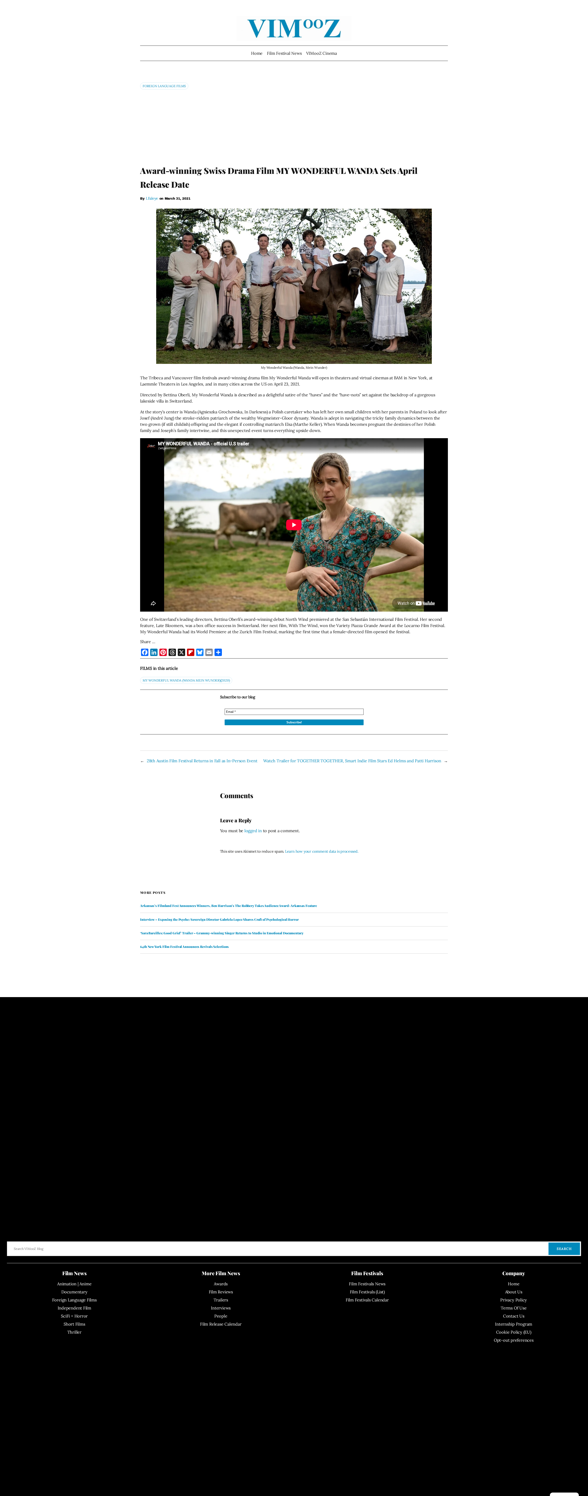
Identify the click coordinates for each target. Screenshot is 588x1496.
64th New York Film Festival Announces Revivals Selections (184, 947)
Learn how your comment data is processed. (322, 851)
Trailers (221, 1300)
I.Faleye (152, 198)
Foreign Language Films (164, 86)
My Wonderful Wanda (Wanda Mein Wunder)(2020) (186, 680)
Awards (221, 1283)
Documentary (74, 1292)
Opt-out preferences (514, 1340)
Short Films (74, 1324)
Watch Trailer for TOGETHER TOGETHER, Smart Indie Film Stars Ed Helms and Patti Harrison (352, 760)
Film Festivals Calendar (367, 1300)
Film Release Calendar (220, 1324)
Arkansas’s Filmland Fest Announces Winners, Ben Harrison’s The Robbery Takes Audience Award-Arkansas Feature (228, 906)
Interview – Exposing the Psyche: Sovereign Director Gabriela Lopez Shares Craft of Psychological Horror (219, 920)
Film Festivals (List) (367, 1292)
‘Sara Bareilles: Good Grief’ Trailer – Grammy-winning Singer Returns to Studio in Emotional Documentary (221, 933)
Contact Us (513, 1316)
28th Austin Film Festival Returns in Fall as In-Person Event (202, 760)
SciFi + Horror (74, 1316)
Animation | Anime (74, 1283)
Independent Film (74, 1308)
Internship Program (513, 1324)
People (220, 1316)
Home (257, 53)
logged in (253, 830)
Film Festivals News (367, 1283)
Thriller (74, 1332)
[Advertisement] (294, 127)
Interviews (221, 1308)
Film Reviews (221, 1292)
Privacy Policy (513, 1300)
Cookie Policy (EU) (513, 1332)
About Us (513, 1292)
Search (564, 1249)
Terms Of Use (513, 1308)
